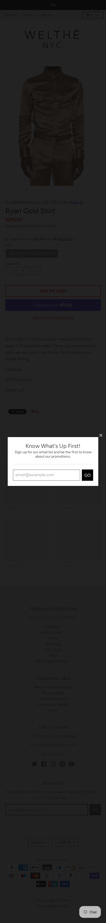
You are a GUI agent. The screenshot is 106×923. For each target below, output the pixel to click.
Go (87, 475)
